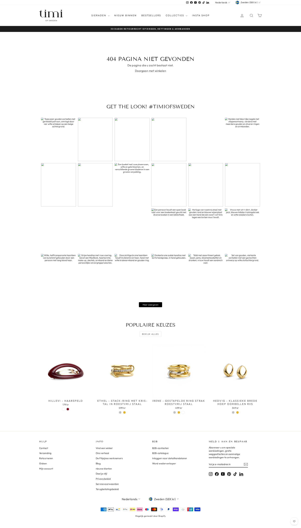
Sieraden (99, 15)
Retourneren (46, 458)
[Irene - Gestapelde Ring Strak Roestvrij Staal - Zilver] (174, 412)
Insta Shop (201, 15)
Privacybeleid (103, 478)
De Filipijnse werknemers (109, 458)
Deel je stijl (101, 473)
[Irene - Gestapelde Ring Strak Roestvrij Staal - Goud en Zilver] (183, 412)
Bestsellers (151, 15)
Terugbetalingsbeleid (107, 489)
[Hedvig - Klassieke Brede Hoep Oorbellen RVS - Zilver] (233, 412)
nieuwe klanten (104, 468)
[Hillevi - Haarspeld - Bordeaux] (67, 409)
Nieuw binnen (125, 15)
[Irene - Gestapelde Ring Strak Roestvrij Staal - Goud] (178, 412)
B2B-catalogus (160, 453)
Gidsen (43, 463)
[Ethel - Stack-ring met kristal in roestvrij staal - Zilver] (120, 412)
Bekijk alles (150, 334)
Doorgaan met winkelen (150, 71)
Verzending (45, 453)
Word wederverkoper (164, 463)
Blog (98, 463)
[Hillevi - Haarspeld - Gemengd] (63, 409)
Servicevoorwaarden (107, 483)
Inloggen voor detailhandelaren (169, 458)
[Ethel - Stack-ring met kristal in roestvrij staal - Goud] (124, 412)
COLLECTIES (175, 15)
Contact (43, 448)
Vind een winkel (104, 448)
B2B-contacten (160, 448)
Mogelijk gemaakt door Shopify (150, 516)
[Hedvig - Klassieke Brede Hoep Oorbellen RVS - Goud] (237, 412)
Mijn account (46, 468)
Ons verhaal (102, 453)
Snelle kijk (66, 394)
